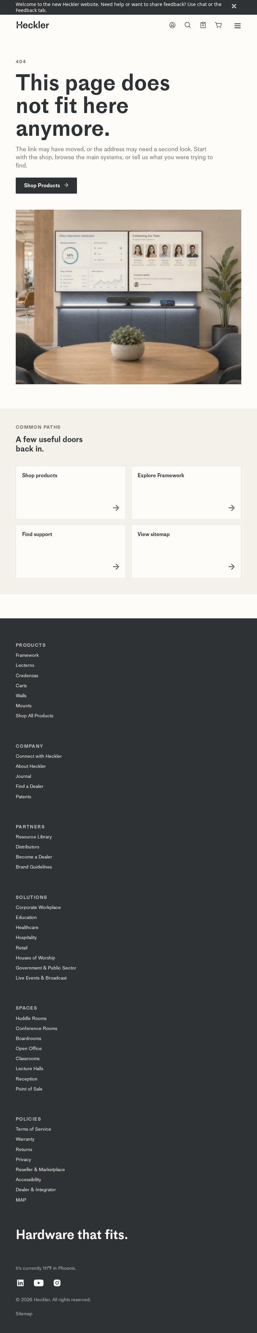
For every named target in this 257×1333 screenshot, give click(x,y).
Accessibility (28, 1180)
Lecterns (25, 665)
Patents (23, 797)
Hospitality (26, 937)
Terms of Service (33, 1129)
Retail (21, 948)
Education (26, 917)
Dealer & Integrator (36, 1190)
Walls (21, 696)
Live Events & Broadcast (41, 978)
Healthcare (27, 927)
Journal (23, 776)
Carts (21, 686)
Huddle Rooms (31, 1018)
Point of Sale (29, 1089)
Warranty (25, 1139)
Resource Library (34, 837)
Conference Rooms (36, 1028)
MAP (21, 1200)
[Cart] (218, 25)
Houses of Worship (35, 958)
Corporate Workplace (38, 907)
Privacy (23, 1159)
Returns (24, 1149)
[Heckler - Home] (33, 24)
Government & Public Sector (46, 968)
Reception (26, 1079)
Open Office (29, 1048)
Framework (27, 655)
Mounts (23, 706)
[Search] (187, 25)
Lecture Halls (29, 1068)
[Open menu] (237, 25)
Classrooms (27, 1058)
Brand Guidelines (34, 867)
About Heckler (31, 766)
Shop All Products (34, 716)
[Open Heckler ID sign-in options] (172, 25)
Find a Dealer (30, 786)
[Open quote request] (203, 25)
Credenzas (27, 676)
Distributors (27, 847)
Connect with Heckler (39, 756)
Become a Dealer (34, 857)
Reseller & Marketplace (40, 1169)
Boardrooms (28, 1038)
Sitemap (24, 1314)
